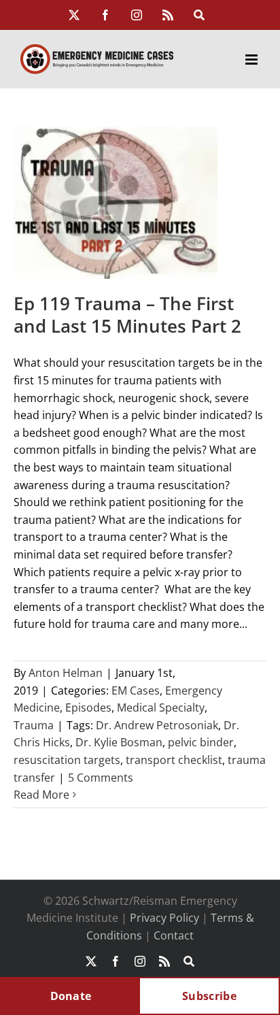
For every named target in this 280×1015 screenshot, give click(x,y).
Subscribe (209, 995)
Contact (174, 935)
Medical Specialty (161, 707)
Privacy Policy (164, 917)
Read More (41, 794)
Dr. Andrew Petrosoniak (157, 725)
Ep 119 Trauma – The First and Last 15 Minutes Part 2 (127, 315)
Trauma (34, 725)
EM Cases (135, 690)
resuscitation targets (67, 759)
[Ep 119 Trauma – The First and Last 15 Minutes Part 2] (115, 202)
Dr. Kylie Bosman (118, 742)
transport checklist (174, 759)
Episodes (88, 707)
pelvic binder (201, 742)
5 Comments (100, 777)
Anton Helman (66, 672)
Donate (71, 995)
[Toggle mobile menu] (252, 59)
